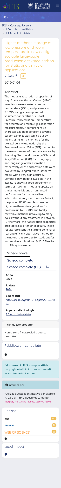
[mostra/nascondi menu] (57, 6)
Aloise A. (11, 75)
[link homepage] (12, 6)
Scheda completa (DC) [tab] (24, 267)
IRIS (4, 25)
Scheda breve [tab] (17, 253)
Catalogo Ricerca (20, 25)
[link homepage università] (39, 6)
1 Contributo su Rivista (19, 29)
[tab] (47, 267)
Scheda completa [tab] (20, 260)
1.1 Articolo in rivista (18, 33)
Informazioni (16, 384)
